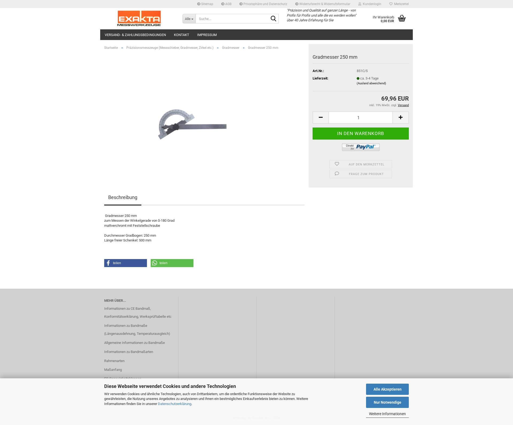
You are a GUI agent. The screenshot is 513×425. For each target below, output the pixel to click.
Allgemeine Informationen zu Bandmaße (134, 343)
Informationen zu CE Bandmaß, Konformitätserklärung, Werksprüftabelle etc (138, 313)
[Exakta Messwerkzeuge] (139, 18)
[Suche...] (274, 19)
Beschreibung (122, 197)
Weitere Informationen (387, 414)
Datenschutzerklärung (174, 404)
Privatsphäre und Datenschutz (265, 4)
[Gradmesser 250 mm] (204, 114)
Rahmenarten (114, 361)
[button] (321, 118)
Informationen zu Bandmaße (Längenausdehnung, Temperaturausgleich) (137, 330)
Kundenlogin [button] (371, 4)
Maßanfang (113, 370)
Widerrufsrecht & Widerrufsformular (324, 4)
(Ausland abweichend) (371, 83)
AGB (227, 4)
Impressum (207, 35)
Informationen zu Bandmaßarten (128, 352)
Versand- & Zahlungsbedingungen (135, 35)
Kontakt (181, 35)
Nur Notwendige (387, 402)
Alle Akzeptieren (388, 389)
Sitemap (206, 4)
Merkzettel (400, 4)
